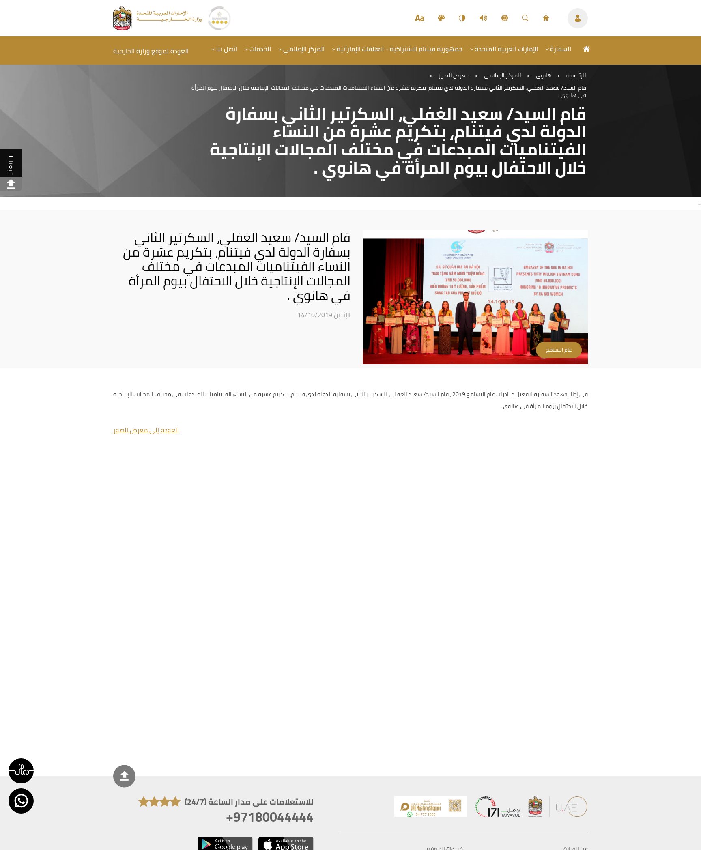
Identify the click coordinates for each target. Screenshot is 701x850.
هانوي (544, 75)
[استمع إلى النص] (483, 18)
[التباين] (462, 18)
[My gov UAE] (497, 808)
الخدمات (260, 49)
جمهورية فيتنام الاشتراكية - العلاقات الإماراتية (399, 49)
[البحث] (525, 18)
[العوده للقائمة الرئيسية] (158, 28)
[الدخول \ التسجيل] (578, 18)
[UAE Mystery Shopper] (430, 808)
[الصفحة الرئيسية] (546, 18)
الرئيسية (576, 75)
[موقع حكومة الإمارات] (558, 808)
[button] (21, 770)
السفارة (560, 49)
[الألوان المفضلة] (441, 18)
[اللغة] (504, 18)
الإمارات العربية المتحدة (506, 49)
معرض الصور (454, 75)
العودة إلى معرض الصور (146, 430)
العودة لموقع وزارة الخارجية (151, 51)
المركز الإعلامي (304, 49)
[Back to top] (124, 776)
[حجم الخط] (419, 18)
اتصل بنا (226, 49)
